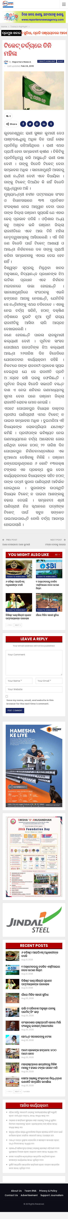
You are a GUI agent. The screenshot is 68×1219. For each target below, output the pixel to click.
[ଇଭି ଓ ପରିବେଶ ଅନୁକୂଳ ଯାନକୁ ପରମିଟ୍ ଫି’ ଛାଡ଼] (12, 1012)
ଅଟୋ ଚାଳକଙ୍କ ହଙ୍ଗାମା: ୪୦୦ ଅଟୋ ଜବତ (38, 1052)
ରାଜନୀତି (60, 61)
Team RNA (30, 1190)
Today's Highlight (47, 61)
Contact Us (11, 1195)
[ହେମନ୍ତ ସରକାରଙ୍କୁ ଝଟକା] (12, 1040)
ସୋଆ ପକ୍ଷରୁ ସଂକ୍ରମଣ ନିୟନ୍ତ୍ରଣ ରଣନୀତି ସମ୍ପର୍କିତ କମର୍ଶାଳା (41, 1080)
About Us (16, 1190)
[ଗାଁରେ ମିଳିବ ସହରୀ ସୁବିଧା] (49, 602)
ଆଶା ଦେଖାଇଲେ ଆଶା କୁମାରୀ (16, 544)
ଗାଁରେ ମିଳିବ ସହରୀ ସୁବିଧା (35, 995)
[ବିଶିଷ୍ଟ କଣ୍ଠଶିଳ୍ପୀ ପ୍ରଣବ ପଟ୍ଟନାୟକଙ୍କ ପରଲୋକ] (19, 602)
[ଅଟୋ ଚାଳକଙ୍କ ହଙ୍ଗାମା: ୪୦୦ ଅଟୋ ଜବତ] (12, 1053)
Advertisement (29, 1195)
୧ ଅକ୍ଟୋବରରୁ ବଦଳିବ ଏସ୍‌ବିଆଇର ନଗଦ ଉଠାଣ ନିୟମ (40, 968)
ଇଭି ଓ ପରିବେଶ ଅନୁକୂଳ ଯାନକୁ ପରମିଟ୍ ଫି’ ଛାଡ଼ (38, 1010)
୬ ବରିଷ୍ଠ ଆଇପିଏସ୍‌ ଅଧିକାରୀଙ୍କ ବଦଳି (39, 954)
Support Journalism (51, 1195)
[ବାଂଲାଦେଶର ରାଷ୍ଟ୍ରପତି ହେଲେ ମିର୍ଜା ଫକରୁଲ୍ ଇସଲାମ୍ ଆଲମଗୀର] (12, 1026)
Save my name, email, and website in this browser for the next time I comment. (30, 702)
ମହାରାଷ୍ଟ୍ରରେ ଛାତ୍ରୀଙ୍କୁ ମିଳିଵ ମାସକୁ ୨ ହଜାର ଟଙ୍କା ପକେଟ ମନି (39, 1066)
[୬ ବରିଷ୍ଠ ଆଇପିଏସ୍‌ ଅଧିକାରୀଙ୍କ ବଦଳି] (19, 569)
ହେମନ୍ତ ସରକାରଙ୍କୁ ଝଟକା (36, 1037)
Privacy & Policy (48, 1190)
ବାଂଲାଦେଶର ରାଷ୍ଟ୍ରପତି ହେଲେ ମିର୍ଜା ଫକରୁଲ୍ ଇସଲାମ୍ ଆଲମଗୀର (41, 1024)
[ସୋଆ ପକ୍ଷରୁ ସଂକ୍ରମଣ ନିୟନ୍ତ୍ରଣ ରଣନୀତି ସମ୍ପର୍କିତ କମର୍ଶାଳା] (12, 1082)
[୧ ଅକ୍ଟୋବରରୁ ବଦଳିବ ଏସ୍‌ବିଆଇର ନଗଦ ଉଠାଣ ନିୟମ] (49, 569)
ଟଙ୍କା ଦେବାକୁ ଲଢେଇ (55, 544)
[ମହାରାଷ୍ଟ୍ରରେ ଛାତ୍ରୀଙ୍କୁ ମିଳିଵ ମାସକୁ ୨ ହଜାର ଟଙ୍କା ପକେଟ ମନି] (12, 1068)
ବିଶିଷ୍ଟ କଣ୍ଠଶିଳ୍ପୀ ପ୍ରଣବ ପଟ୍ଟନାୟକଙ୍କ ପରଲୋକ (36, 982)
